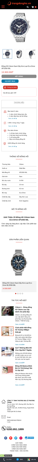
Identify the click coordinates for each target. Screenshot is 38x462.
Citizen (21, 164)
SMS (21, 459)
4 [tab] (22, 293)
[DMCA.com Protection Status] (6, 456)
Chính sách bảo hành (19, 445)
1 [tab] (15, 293)
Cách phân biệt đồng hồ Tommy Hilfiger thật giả (23, 330)
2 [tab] (18, 293)
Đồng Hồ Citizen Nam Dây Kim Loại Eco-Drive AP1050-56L (18, 67)
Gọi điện (9, 459)
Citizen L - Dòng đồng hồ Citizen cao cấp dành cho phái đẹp (23, 309)
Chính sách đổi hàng (19, 447)
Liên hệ (33, 459)
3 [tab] (20, 293)
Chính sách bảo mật (19, 449)
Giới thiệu (19, 443)
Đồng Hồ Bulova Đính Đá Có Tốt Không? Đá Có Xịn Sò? (23, 368)
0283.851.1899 (15, 429)
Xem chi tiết (12, 118)
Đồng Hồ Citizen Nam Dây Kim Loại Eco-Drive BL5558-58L (17, 284)
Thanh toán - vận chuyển (19, 451)
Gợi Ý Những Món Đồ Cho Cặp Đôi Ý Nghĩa (23, 349)
